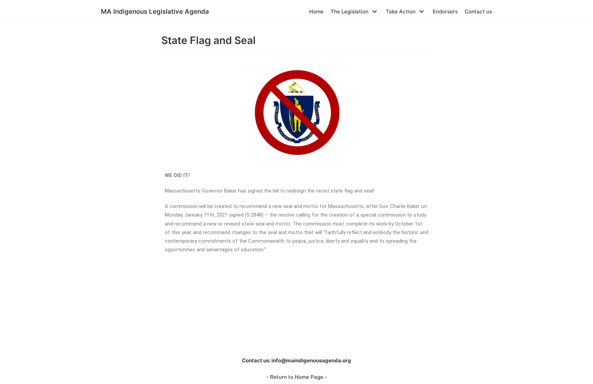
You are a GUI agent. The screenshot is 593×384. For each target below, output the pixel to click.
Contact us (478, 11)
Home (316, 11)
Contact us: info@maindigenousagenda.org (296, 360)
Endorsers (445, 11)
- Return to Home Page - (296, 377)
